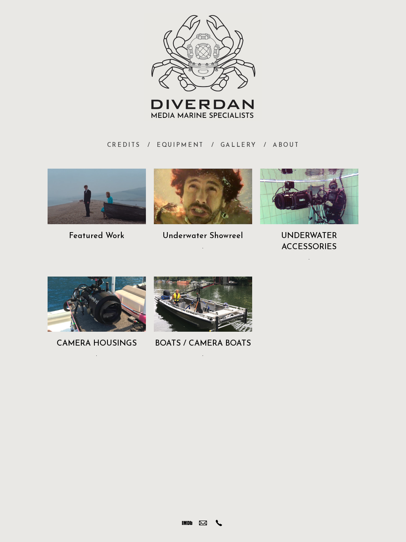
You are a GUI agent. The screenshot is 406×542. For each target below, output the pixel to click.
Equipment (180, 145)
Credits (123, 145)
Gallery (238, 145)
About (286, 145)
